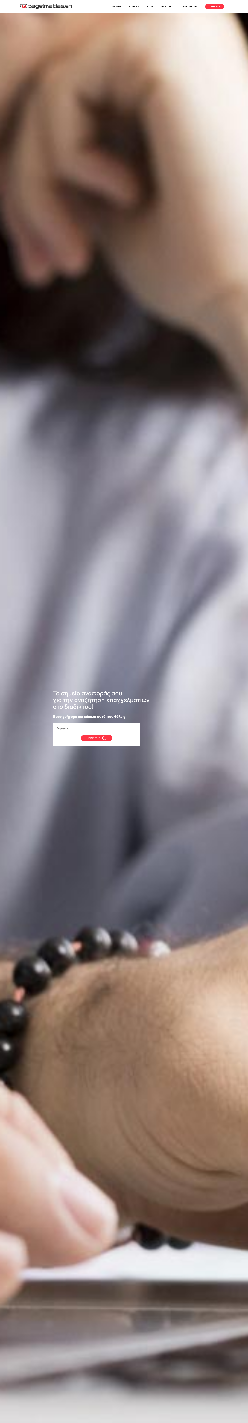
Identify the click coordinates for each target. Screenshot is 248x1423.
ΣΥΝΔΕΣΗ (214, 6)
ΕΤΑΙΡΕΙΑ (134, 6)
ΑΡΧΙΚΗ (116, 6)
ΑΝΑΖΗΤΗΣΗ (94, 738)
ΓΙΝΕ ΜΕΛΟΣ (168, 6)
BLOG (150, 6)
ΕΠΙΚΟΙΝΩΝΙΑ (190, 6)
